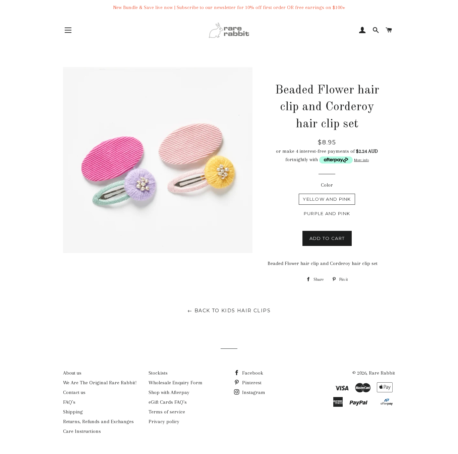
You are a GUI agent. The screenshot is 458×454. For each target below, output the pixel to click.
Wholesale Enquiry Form (176, 383)
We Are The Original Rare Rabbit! (99, 383)
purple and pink (327, 213)
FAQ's (69, 402)
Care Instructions (82, 431)
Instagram (253, 392)
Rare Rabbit (382, 373)
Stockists (158, 373)
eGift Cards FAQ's (168, 402)
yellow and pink (327, 199)
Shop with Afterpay (169, 392)
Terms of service (167, 412)
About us (72, 373)
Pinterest (251, 383)
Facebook (252, 373)
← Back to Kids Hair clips (229, 311)
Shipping (73, 412)
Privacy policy (164, 421)
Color (327, 185)
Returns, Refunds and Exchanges (98, 421)
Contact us (74, 392)
